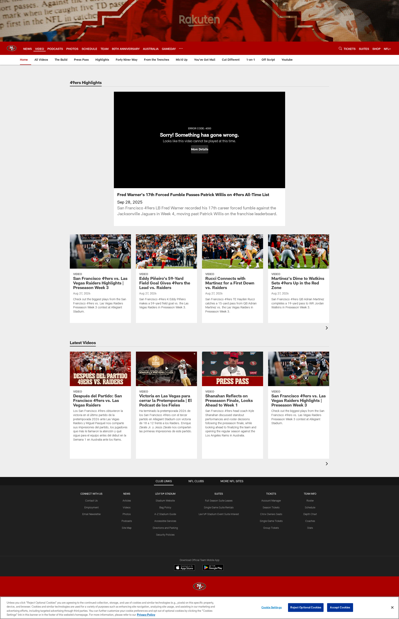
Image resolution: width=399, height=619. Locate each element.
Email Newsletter (91, 514)
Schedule (310, 507)
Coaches (310, 520)
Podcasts (127, 520)
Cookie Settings (271, 607)
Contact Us (91, 500)
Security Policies (165, 534)
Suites (218, 493)
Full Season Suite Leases (219, 500)
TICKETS (271, 493)
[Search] (340, 48)
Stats (310, 527)
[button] (199, 149)
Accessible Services (165, 520)
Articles (127, 500)
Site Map (127, 527)
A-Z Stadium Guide (165, 514)
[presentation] (327, 328)
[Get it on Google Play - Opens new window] (213, 570)
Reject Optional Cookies (305, 607)
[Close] (392, 607)
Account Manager (271, 500)
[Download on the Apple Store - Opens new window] (184, 568)
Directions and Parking (165, 527)
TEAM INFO (310, 493)
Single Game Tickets (271, 520)
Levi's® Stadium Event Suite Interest (219, 514)
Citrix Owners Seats (271, 514)
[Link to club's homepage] (12, 48)
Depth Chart (310, 514)
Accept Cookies (340, 607)
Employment (91, 507)
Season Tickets (271, 507)
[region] (199, 608)
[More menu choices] (180, 48)
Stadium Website (165, 500)
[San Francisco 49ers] (199, 587)
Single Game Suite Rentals (219, 507)
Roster (310, 500)
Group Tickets (271, 527)
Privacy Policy (146, 614)
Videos (127, 507)
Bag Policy (165, 507)
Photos (127, 514)
